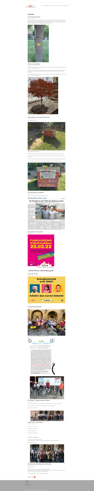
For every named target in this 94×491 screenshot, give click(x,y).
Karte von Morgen (66, 5)
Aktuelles (50, 5)
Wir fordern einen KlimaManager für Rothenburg (39, 464)
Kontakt (60, 5)
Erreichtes (54, 5)
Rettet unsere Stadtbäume (34, 64)
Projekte (43, 5)
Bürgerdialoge (47, 5)
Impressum (26, 482)
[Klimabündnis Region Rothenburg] (31, 6)
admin (36, 465)
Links (62, 5)
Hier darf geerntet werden (34, 16)
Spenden (57, 5)
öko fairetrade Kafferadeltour (35, 306)
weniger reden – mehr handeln (35, 422)
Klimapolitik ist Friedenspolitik (35, 231)
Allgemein (33, 18)
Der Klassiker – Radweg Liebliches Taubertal (39, 400)
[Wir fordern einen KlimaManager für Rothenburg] (47, 453)
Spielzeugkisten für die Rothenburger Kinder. (39, 117)
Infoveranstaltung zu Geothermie (36, 192)
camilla (37, 18)
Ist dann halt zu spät (33, 273)
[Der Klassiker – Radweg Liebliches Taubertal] (47, 387)
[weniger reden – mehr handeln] (47, 416)
